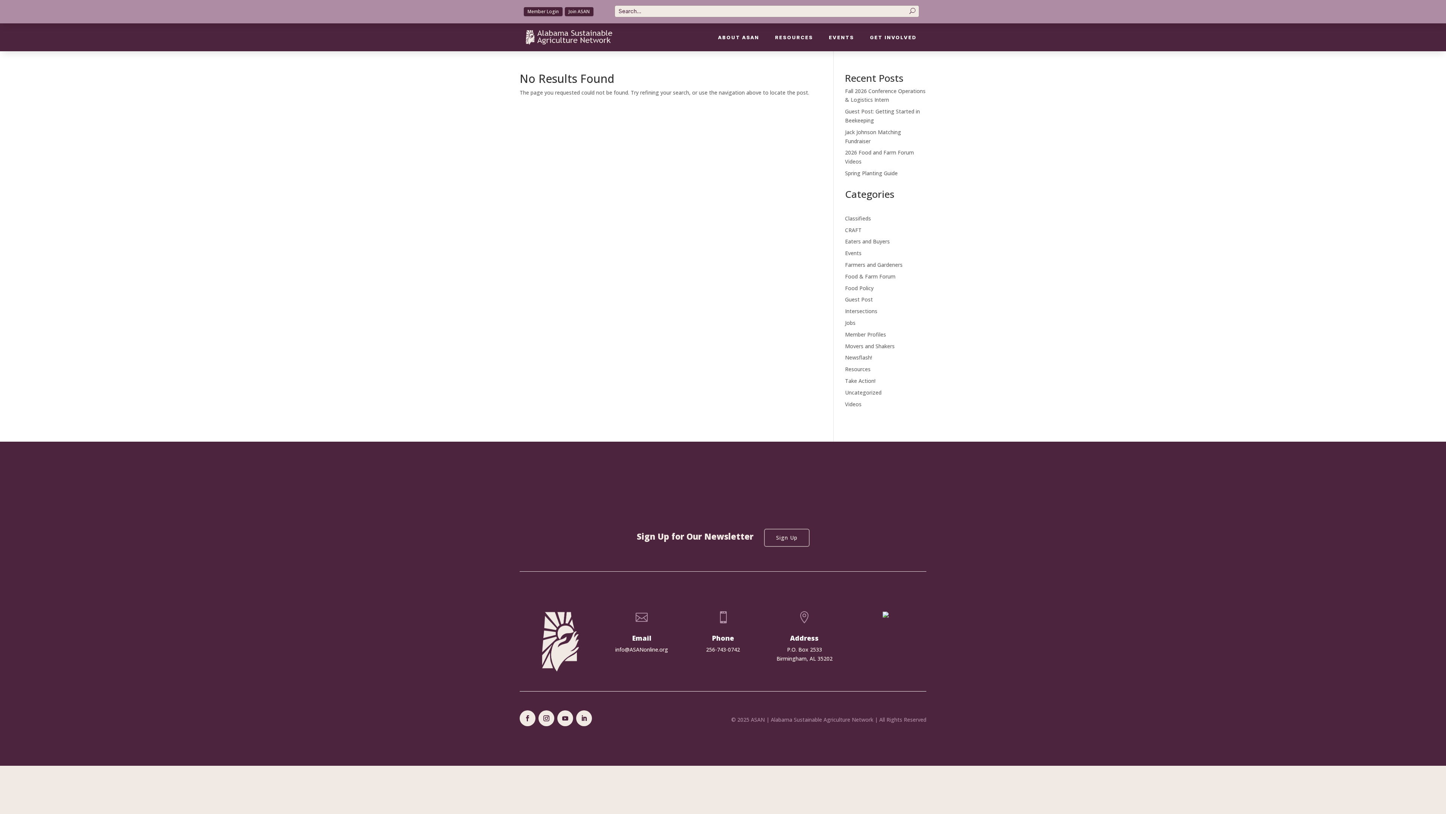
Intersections (861, 311)
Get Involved (893, 37)
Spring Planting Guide (871, 173)
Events (841, 37)
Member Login (543, 11)
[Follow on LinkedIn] (584, 718)
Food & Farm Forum (870, 276)
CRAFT (853, 230)
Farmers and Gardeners (874, 264)
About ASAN (738, 37)
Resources (794, 37)
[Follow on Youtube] (565, 718)
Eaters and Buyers (867, 241)
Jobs (850, 322)
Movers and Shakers (870, 346)
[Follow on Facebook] (527, 718)
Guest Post (859, 299)
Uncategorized (863, 392)
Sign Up (787, 537)
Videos (853, 404)
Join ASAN (579, 11)
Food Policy (859, 288)
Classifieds (858, 218)
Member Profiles (865, 334)
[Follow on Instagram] (546, 718)
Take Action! (860, 380)
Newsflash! (858, 357)
